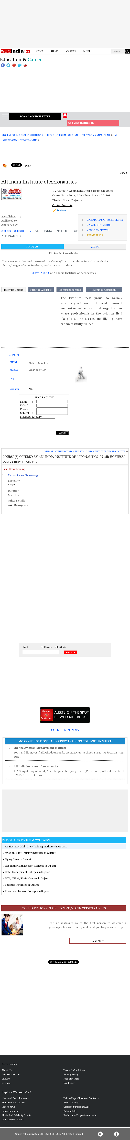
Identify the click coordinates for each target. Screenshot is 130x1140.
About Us (7, 1070)
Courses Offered (12, 231)
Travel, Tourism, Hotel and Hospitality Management (78, 135)
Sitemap (6, 1082)
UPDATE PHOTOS (40, 273)
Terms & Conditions (74, 1070)
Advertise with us (11, 1074)
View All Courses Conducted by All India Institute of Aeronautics (85, 451)
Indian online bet (10, 1110)
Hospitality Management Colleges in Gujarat (30, 865)
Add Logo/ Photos (98, 230)
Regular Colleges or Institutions (22, 135)
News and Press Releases (15, 1098)
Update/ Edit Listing (99, 224)
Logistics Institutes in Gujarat (22, 884)
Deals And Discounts (13, 1119)
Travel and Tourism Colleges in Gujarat (27, 891)
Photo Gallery (71, 1102)
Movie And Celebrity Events (16, 1115)
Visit (32, 389)
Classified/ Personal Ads (76, 1106)
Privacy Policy (70, 1074)
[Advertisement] (65, 24)
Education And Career (13, 1102)
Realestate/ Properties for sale (79, 1115)
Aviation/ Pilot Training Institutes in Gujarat (30, 852)
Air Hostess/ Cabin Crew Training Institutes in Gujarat (36, 846)
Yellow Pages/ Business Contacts (81, 1098)
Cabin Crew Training (13, 469)
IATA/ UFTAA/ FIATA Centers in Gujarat (27, 878)
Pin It (28, 165)
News (54, 51)
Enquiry (6, 1078)
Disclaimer (69, 1082)
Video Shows (8, 1106)
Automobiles (70, 1110)
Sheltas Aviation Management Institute (40, 748)
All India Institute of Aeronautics (36, 766)
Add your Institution (81, 122)
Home (39, 51)
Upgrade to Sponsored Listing (105, 219)
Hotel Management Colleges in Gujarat (27, 872)
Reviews (61, 210)
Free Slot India (71, 1078)
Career (71, 51)
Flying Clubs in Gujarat (18, 859)
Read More (98, 941)
